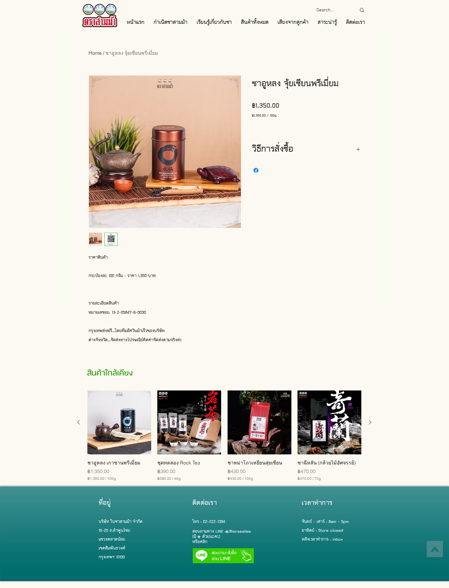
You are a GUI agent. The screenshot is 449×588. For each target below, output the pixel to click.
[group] (224, 435)
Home (95, 53)
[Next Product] (370, 422)
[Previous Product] (78, 422)
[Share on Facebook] (256, 170)
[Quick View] (119, 422)
